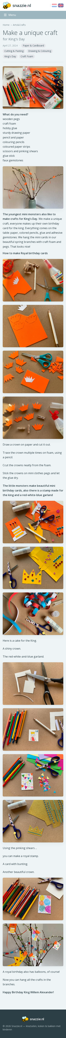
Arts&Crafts (19, 24)
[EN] (60, 5)
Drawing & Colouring (39, 51)
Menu (12, 15)
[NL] (54, 5)
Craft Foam (27, 56)
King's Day (10, 56)
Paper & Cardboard (33, 45)
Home (6, 24)
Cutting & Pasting (14, 51)
